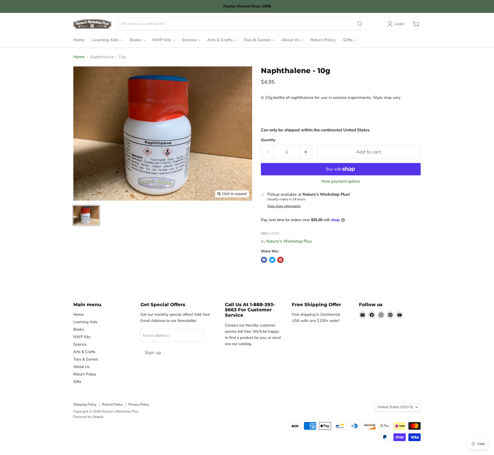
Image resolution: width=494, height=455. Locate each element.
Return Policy (323, 40)
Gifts (348, 40)
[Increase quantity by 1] (305, 152)
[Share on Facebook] (264, 260)
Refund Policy (112, 404)
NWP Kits (162, 40)
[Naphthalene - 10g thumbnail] (86, 215)
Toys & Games (257, 40)
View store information (284, 206)
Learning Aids (106, 40)
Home (79, 40)
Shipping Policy (84, 404)
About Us (291, 40)
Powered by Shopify (88, 417)
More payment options (340, 181)
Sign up (153, 352)
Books (136, 40)
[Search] (360, 24)
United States (395, 407)
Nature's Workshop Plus (289, 241)
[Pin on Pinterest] (280, 260)
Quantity (268, 140)
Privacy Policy (138, 404)
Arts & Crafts (220, 40)
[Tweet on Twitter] (272, 260)
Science (190, 40)
